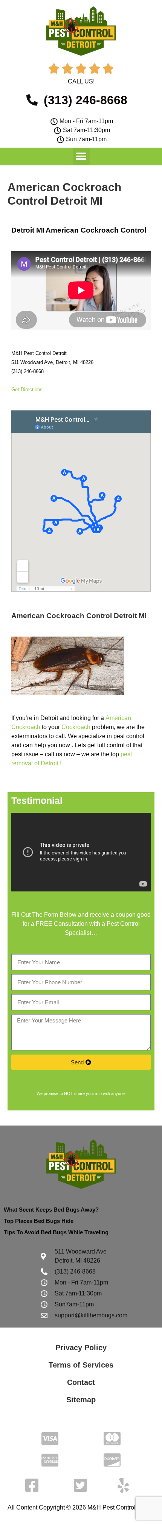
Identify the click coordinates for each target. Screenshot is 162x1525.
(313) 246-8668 (27, 371)
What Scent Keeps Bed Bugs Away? (51, 1209)
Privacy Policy (81, 1347)
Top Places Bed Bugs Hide (38, 1221)
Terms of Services (81, 1365)
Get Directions (27, 389)
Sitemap (81, 1399)
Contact (81, 1382)
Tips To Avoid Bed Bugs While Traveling (56, 1232)
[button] (81, 156)
